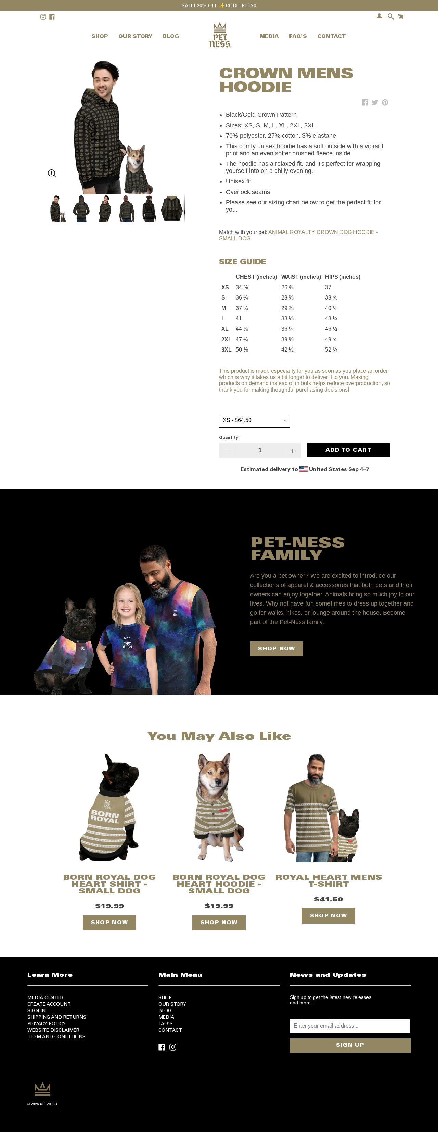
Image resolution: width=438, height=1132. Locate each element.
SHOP (99, 36)
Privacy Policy (46, 1024)
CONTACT (331, 36)
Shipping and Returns (56, 1017)
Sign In (36, 1011)
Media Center (45, 998)
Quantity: (229, 438)
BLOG (171, 36)
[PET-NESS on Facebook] (161, 1047)
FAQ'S (298, 36)
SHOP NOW (276, 649)
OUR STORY (135, 36)
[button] (116, 109)
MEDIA (269, 36)
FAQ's (165, 1024)
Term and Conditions (56, 1037)
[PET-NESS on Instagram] (172, 1047)
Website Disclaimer (53, 1030)
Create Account (49, 1004)
